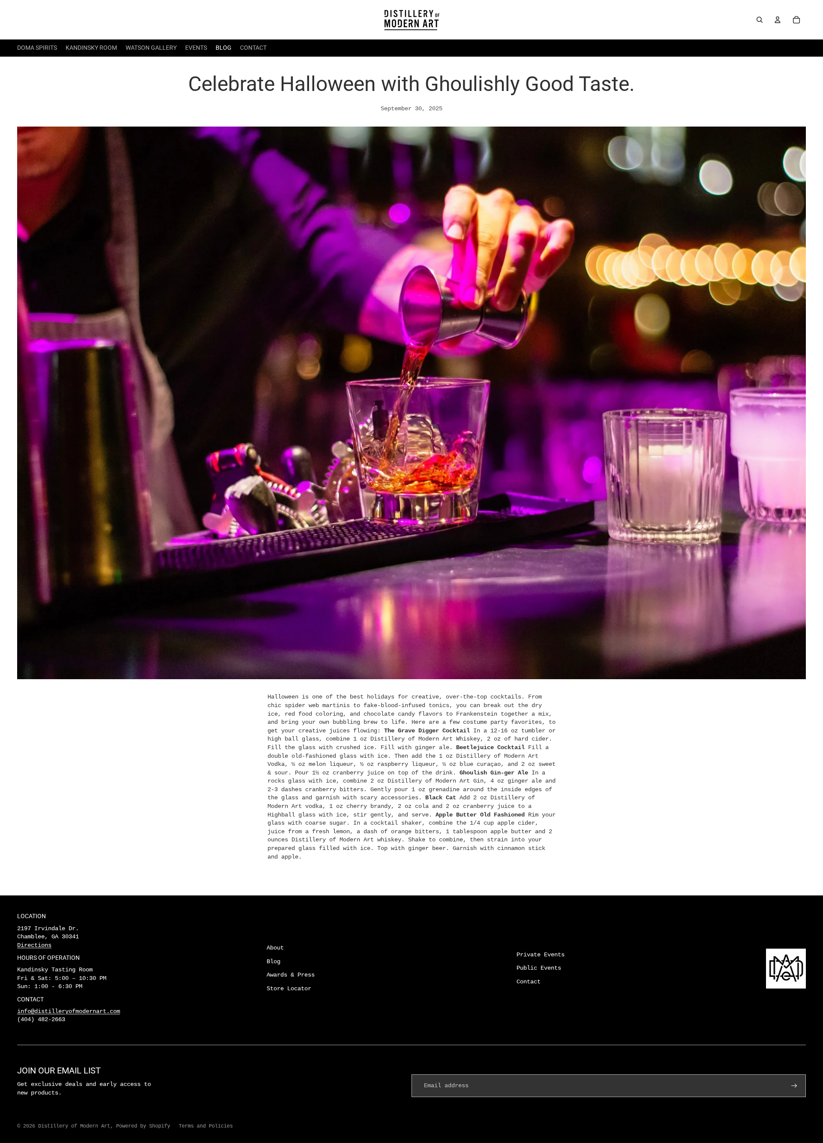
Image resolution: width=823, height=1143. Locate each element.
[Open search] (759, 19)
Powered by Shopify (143, 1126)
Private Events (541, 954)
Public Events (539, 968)
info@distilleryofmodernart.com (68, 1011)
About (275, 947)
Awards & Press (291, 974)
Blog (273, 961)
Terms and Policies (206, 1126)
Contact (529, 981)
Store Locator (289, 988)
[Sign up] (794, 1086)
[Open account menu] (777, 19)
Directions (34, 945)
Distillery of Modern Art (74, 1126)
